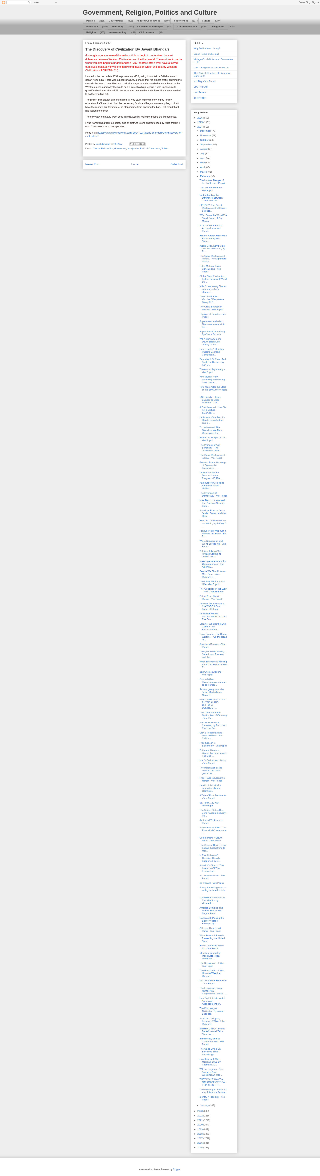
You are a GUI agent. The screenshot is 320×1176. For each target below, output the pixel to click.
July (202, 153)
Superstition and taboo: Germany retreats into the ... (212, 324)
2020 (200, 1124)
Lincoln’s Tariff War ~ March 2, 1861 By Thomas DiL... (210, 1062)
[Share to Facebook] (140, 144)
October (204, 140)
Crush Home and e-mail (206, 54)
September (206, 144)
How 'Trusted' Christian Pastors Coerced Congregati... (212, 352)
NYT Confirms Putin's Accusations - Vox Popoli (211, 228)
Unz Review (200, 92)
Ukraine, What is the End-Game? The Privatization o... (213, 626)
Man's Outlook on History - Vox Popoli (213, 761)
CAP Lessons (146, 32)
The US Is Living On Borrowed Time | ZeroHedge (210, 1051)
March (204, 171)
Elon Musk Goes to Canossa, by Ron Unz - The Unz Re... (213, 725)
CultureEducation (187, 26)
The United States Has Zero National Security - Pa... (213, 813)
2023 (200, 1111)
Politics (90, 20)
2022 (200, 1115)
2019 (200, 1129)
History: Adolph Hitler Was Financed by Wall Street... (213, 238)
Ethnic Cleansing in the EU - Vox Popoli (212, 947)
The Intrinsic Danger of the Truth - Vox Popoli (212, 181)
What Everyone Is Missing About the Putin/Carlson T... (213, 664)
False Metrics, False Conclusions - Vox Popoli (210, 269)
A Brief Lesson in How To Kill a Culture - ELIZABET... (213, 410)
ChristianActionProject (150, 26)
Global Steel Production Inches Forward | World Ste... (213, 279)
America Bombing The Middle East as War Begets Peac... (211, 910)
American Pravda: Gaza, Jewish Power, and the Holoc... (213, 513)
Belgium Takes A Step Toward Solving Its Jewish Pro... (211, 554)
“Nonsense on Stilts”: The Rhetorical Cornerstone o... (213, 830)
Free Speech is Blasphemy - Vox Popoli (213, 744)
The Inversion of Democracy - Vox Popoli (213, 494)
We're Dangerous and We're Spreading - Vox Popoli (213, 544)
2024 (200, 126)
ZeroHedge (200, 97)
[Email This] (131, 144)
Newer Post (92, 164)
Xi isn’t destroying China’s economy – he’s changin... (213, 289)
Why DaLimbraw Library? (207, 48)
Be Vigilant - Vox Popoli (212, 883)
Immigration (217, 26)
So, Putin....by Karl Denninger (209, 804)
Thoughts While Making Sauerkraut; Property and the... (212, 654)
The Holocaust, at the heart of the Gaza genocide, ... (211, 770)
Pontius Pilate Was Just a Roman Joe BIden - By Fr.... (213, 533)
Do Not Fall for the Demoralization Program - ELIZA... (211, 475)
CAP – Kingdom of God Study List (211, 67)
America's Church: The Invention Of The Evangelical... (212, 868)
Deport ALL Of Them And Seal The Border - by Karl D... (213, 362)
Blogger (176, 1169)
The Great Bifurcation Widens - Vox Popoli (211, 308)
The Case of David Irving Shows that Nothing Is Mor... (213, 848)
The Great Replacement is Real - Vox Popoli (212, 456)
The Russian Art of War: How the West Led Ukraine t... (212, 973)
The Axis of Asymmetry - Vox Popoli (212, 370)
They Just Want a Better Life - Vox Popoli (212, 583)
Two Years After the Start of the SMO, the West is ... (213, 389)
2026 (200, 117)
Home (134, 164)
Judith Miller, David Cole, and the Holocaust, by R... (213, 248)
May (202, 162)
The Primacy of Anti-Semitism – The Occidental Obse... (211, 448)
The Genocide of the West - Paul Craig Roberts (213, 590)
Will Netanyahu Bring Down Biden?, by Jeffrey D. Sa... (211, 341)
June (203, 158)
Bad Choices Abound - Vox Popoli (211, 673)
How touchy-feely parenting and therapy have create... (212, 379)
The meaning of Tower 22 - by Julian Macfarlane (213, 1091)
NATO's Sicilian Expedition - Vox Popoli (213, 982)
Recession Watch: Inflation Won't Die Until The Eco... (213, 616)
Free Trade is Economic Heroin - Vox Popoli (212, 779)
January (204, 1105)
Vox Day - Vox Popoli (205, 81)
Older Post (176, 164)
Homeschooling (117, 32)
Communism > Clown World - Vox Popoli (211, 839)
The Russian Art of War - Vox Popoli (212, 964)
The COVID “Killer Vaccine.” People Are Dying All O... (212, 299)
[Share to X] (137, 144)
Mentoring (118, 26)
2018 (200, 1133)
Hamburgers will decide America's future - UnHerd (212, 485)
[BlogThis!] (134, 144)
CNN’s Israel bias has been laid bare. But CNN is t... (211, 735)
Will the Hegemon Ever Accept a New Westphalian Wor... (212, 1072)
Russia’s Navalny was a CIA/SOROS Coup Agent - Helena (212, 606)
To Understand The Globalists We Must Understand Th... (211, 430)
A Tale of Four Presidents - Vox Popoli (213, 797)
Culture (206, 20)
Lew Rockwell (201, 86)
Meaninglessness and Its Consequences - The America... (213, 564)
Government (116, 20)
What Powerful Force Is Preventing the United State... (212, 938)
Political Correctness (148, 20)
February (205, 176)
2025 (200, 122)
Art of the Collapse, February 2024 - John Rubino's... (212, 1021)
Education (92, 26)
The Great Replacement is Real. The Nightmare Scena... (213, 259)
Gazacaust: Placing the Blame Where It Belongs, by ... (212, 921)
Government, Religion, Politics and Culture (150, 12)
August (204, 149)
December (206, 130)
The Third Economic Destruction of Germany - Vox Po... (213, 715)
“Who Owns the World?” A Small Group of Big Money (213, 218)
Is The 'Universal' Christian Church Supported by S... (210, 858)
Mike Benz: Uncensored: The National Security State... (212, 503)
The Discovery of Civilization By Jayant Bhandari (212, 1011)
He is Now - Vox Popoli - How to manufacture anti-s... (212, 420)
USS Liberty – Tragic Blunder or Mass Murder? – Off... (210, 400)
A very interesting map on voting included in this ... (213, 890)
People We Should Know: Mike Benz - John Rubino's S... (213, 574)
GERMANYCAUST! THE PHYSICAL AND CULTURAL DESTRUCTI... (212, 703)
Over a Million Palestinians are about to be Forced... (213, 682)
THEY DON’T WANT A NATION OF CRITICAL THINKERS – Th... (213, 1082)
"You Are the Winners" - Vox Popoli (212, 189)
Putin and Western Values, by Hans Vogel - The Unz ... (213, 753)
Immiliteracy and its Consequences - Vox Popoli (212, 1041)
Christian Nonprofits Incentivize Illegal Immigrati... (210, 956)
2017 (200, 1138)
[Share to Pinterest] (144, 144)
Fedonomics (181, 20)
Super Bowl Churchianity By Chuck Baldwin (212, 333)
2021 (200, 1120)
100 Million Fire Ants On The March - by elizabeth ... (212, 900)
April (203, 167)
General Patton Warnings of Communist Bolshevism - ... (213, 465)
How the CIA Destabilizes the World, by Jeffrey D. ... (213, 523)
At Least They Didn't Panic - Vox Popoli (210, 929)
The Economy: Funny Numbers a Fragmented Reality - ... (213, 991)
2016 (200, 1142)
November (206, 135)
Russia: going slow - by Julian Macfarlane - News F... (212, 692)
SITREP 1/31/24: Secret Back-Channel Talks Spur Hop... (212, 1031)
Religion (91, 32)
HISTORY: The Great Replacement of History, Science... (213, 208)
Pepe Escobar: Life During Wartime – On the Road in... (213, 637)
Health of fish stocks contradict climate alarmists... (210, 788)
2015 (200, 1147)
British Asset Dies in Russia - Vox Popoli (211, 597)
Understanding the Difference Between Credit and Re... (211, 198)
